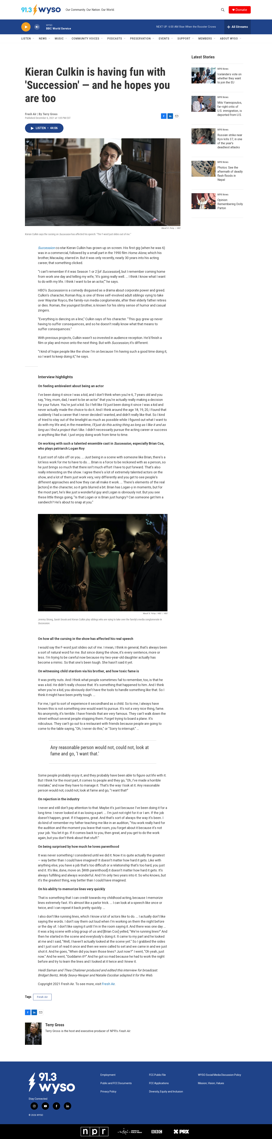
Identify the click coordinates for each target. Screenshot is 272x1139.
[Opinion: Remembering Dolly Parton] (204, 201)
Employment (107, 1075)
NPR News (222, 68)
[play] (26, 27)
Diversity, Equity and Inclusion (166, 1091)
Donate (241, 10)
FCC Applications (159, 1083)
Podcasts (114, 38)
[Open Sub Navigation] (33, 38)
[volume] (37, 27)
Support (183, 38)
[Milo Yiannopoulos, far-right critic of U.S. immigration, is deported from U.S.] (204, 104)
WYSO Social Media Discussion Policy (219, 1075)
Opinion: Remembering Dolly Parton (230, 204)
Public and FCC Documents (116, 1083)
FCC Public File (157, 1075)
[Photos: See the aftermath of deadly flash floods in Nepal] (204, 169)
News (43, 38)
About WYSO (229, 38)
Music (59, 38)
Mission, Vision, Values (211, 1083)
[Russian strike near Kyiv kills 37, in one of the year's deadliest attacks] (204, 136)
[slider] (42, 27)
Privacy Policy (108, 1091)
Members (205, 38)
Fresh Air (108, 984)
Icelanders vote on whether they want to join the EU (229, 78)
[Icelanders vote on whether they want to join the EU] (204, 75)
